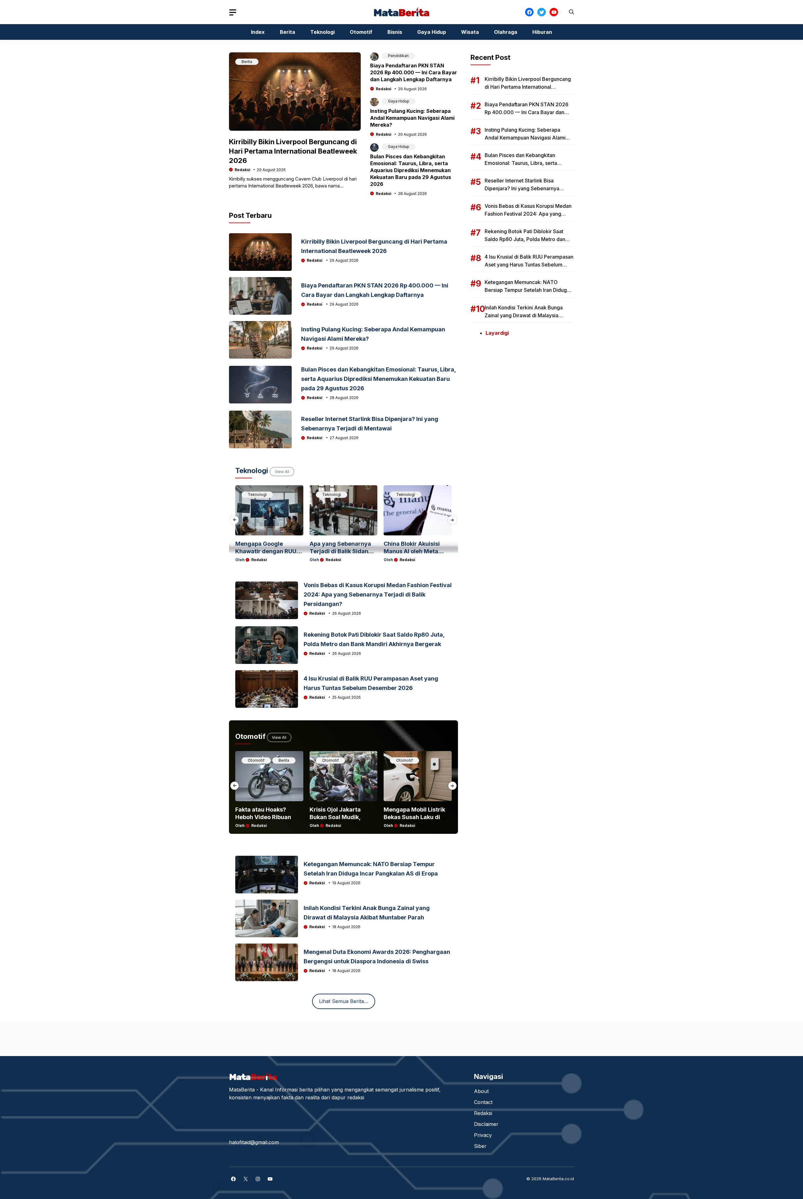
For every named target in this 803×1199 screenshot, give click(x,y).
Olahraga (505, 32)
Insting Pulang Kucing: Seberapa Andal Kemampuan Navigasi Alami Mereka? (412, 118)
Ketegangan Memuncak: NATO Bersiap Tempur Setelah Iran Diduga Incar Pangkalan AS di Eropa (527, 290)
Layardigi (497, 333)
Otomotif (361, 32)
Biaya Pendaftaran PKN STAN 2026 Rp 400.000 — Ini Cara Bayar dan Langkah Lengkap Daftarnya (413, 72)
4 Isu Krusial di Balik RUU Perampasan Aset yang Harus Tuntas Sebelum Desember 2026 (529, 265)
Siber (480, 1146)
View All (282, 471)
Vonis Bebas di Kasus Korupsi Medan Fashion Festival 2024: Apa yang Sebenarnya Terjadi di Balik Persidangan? (378, 594)
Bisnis (394, 32)
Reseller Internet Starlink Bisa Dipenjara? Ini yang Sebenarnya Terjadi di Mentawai (522, 188)
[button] (571, 12)
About (481, 1091)
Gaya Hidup (431, 32)
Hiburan (542, 32)
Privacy (483, 1135)
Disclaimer (486, 1124)
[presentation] (234, 519)
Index (258, 32)
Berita (287, 32)
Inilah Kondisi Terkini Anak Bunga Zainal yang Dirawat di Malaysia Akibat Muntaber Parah (524, 315)
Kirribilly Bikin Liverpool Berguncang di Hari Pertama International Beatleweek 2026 (293, 151)
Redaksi (242, 169)
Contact (483, 1102)
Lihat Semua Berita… (343, 1001)
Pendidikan (398, 55)
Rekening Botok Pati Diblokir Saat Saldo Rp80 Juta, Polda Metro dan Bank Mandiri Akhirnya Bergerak (525, 239)
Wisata (470, 32)
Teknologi (322, 32)
